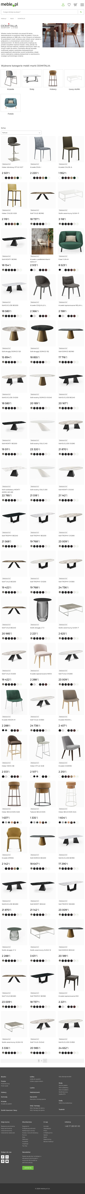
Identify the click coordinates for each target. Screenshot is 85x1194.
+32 (77, 177)
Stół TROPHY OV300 (66, 582)
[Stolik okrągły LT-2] (14, 932)
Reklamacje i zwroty (28, 1130)
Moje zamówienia (6, 1128)
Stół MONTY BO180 (9, 259)
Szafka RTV (62, 1094)
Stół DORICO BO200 (38, 858)
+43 (49, 269)
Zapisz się (27, 1168)
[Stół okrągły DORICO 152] (42, 333)
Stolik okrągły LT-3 (37, 628)
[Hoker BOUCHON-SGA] (71, 794)
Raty (23, 1137)
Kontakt (46, 1126)
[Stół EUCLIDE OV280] (71, 425)
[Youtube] (7, 1161)
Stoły (61, 1083)
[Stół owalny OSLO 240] (42, 425)
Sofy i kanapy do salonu (37, 1108)
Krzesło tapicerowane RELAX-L (70, 305)
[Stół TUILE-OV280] (71, 656)
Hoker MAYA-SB (8, 766)
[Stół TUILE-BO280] (14, 978)
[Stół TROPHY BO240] (14, 518)
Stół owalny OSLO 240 (38, 443)
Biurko (3, 1077)
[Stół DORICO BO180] (71, 333)
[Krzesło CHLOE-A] (71, 149)
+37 (77, 776)
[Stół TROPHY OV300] (71, 564)
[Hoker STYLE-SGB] (42, 748)
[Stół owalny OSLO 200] (42, 471)
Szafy (61, 1101)
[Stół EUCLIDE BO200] (14, 287)
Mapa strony (47, 1139)
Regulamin (25, 1126)
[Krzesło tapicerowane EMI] (71, 978)
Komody (4, 1097)
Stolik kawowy (63, 1092)
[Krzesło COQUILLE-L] (42, 287)
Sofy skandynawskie (65, 1076)
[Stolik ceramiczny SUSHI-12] (42, 932)
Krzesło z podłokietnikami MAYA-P (40, 260)
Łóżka (32, 1077)
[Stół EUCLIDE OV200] (14, 379)
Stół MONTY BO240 (37, 904)
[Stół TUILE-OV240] (42, 1024)
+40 (49, 315)
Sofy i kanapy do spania (37, 1110)
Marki (45, 1137)
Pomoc (24, 1135)
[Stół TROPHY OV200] (42, 564)
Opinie (46, 1135)
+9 (48, 408)
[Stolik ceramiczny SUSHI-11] (71, 195)
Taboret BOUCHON (37, 812)
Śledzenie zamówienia (8, 1126)
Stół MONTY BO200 (9, 443)
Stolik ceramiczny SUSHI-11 (69, 213)
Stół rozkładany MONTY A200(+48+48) (11, 491)
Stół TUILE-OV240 (37, 1042)
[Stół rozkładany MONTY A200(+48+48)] (14, 471)
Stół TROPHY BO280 (67, 904)
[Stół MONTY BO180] (14, 241)
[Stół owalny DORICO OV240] (42, 379)
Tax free (24, 1146)
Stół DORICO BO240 (66, 950)
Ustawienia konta (6, 1130)
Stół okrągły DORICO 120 (11, 351)
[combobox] (21, 133)
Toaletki (62, 1109)
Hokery (3, 1092)
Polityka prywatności (28, 1128)
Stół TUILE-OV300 (37, 720)
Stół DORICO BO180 (66, 351)
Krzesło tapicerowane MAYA (41, 674)
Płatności (25, 1139)
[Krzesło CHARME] (71, 748)
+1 (20, 822)
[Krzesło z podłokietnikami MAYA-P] (42, 241)
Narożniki (33, 1097)
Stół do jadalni (63, 1085)
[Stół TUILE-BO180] (42, 195)
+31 (77, 269)
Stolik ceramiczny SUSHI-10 (12, 1042)
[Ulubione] (69, 4)
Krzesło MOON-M (8, 720)
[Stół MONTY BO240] (42, 886)
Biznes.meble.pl (48, 1141)
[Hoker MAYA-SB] (14, 748)
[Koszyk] (75, 4)
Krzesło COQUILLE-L (38, 305)
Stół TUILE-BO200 (9, 582)
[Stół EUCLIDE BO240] (71, 379)
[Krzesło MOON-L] (71, 702)
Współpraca (47, 1128)
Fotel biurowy (5, 1083)
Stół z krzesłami (63, 1090)
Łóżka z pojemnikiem (36, 1081)
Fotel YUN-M (64, 259)
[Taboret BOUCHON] (42, 794)
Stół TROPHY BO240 (10, 536)
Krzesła (3, 1101)
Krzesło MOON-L (65, 720)
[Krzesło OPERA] (14, 840)
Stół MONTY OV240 (66, 490)
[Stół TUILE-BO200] (14, 564)
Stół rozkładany (63, 1087)
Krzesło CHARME (65, 766)
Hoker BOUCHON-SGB (11, 812)
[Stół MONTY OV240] (71, 471)
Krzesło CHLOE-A (65, 167)
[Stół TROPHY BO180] (42, 978)
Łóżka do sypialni (35, 1079)
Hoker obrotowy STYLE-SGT (12, 167)
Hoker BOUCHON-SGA (67, 812)
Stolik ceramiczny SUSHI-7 (69, 628)
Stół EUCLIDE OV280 (67, 443)
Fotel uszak (4, 1086)
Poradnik (25, 1141)
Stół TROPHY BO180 (38, 996)
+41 (20, 730)
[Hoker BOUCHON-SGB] (14, 794)
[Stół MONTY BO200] (14, 425)
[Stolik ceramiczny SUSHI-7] (71, 610)
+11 (20, 269)
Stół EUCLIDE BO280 (10, 904)
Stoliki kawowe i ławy (9, 1110)
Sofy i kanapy (35, 1106)
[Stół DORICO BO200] (42, 840)
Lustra (32, 1088)
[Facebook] (2, 1157)
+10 (77, 223)
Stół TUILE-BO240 (9, 628)
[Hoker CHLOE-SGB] (14, 195)
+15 (20, 454)
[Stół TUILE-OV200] (14, 656)
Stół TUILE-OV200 (9, 674)
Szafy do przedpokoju (65, 1103)
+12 (49, 223)
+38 (77, 315)
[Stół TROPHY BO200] (42, 518)
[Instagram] (7, 1157)
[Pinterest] (2, 1161)
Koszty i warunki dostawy (30, 1133)
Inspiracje (25, 1143)
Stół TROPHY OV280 (67, 536)
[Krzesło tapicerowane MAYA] (42, 656)
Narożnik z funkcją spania (38, 1099)
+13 (20, 362)
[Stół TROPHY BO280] (71, 886)
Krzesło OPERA (8, 858)
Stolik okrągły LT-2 (9, 950)
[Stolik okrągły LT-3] (42, 610)
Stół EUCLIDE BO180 (67, 858)
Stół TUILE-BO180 (37, 213)
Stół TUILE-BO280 (9, 996)
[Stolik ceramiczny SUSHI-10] (14, 1024)
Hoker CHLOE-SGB (9, 213)
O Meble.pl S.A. (48, 1133)
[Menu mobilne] (82, 5)
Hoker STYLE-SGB (37, 766)
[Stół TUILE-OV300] (42, 702)
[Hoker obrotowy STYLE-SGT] (14, 149)
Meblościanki (35, 1092)
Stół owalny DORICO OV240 (41, 397)
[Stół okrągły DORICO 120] (14, 333)
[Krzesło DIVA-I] (42, 149)
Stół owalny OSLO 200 (38, 490)
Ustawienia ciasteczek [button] (8, 1133)
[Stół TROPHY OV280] (71, 518)
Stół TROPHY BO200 (38, 536)
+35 (20, 776)
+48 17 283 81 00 (72, 1126)
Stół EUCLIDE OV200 (10, 397)
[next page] (45, 1061)
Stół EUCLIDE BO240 (67, 397)
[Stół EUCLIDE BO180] (71, 840)
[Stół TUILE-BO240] (14, 610)
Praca (45, 1130)
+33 (20, 223)
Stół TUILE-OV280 (66, 674)
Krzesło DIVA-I (35, 167)
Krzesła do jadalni (6, 1104)
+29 (49, 177)
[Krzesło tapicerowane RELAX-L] (71, 287)
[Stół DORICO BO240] (71, 932)
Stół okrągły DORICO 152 (39, 351)
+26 (20, 177)
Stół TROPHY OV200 (38, 582)
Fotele (3, 1081)
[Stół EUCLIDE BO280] (14, 886)
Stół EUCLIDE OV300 (67, 1042)
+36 (49, 776)
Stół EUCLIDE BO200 (10, 305)
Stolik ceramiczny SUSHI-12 (40, 950)
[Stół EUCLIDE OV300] (71, 1024)
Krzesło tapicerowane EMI (69, 996)
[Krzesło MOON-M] (14, 702)
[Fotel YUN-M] (71, 241)
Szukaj (81, 11)
